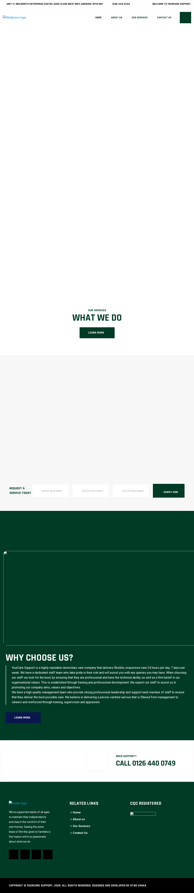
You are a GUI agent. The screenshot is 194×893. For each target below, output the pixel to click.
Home (98, 17)
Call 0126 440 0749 (145, 763)
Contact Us (164, 17)
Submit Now (170, 492)
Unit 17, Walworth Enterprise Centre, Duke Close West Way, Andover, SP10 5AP (54, 4)
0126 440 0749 (121, 4)
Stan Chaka (138, 886)
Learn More (96, 333)
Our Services (140, 17)
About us (116, 17)
